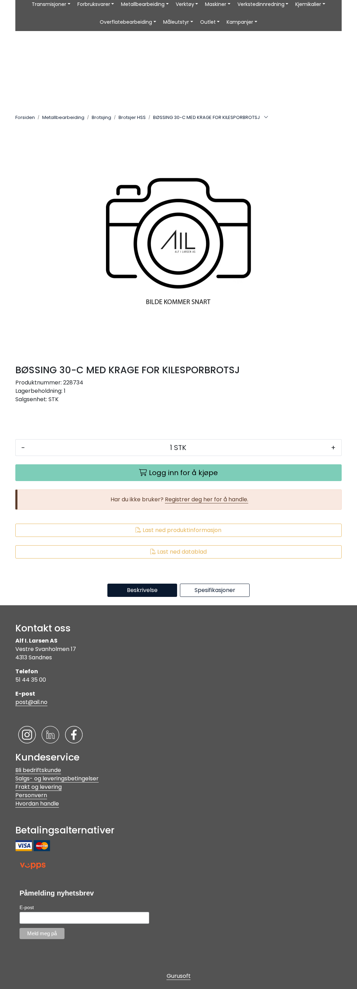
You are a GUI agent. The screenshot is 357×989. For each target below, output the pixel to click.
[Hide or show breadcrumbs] (266, 117)
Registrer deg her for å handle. (206, 499)
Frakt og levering (38, 787)
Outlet (208, 21)
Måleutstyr (176, 21)
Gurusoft (179, 976)
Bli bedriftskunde (38, 770)
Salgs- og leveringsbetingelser (57, 778)
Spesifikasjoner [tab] (215, 590)
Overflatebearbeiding (126, 21)
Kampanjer (240, 21)
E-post (27, 907)
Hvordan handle (37, 804)
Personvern (31, 795)
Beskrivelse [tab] (142, 590)
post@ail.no (31, 702)
